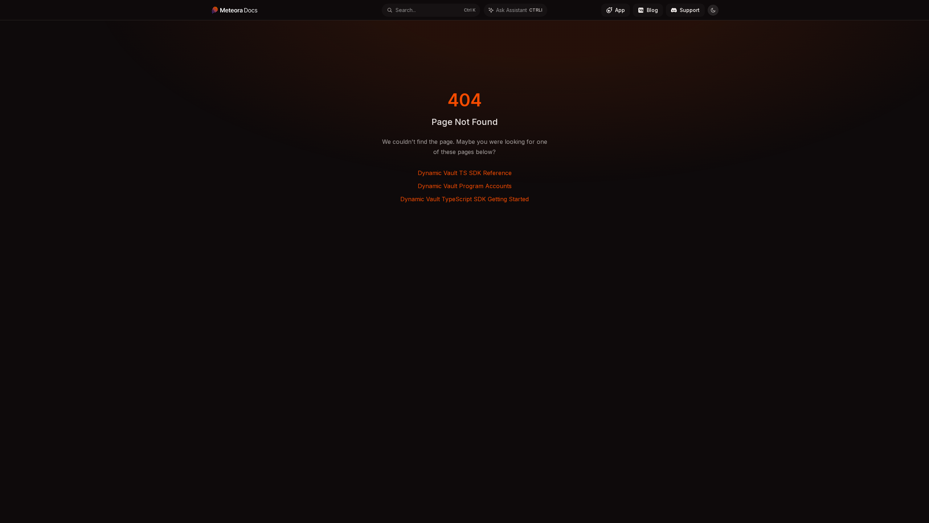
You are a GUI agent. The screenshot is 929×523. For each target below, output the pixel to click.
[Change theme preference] (713, 10)
